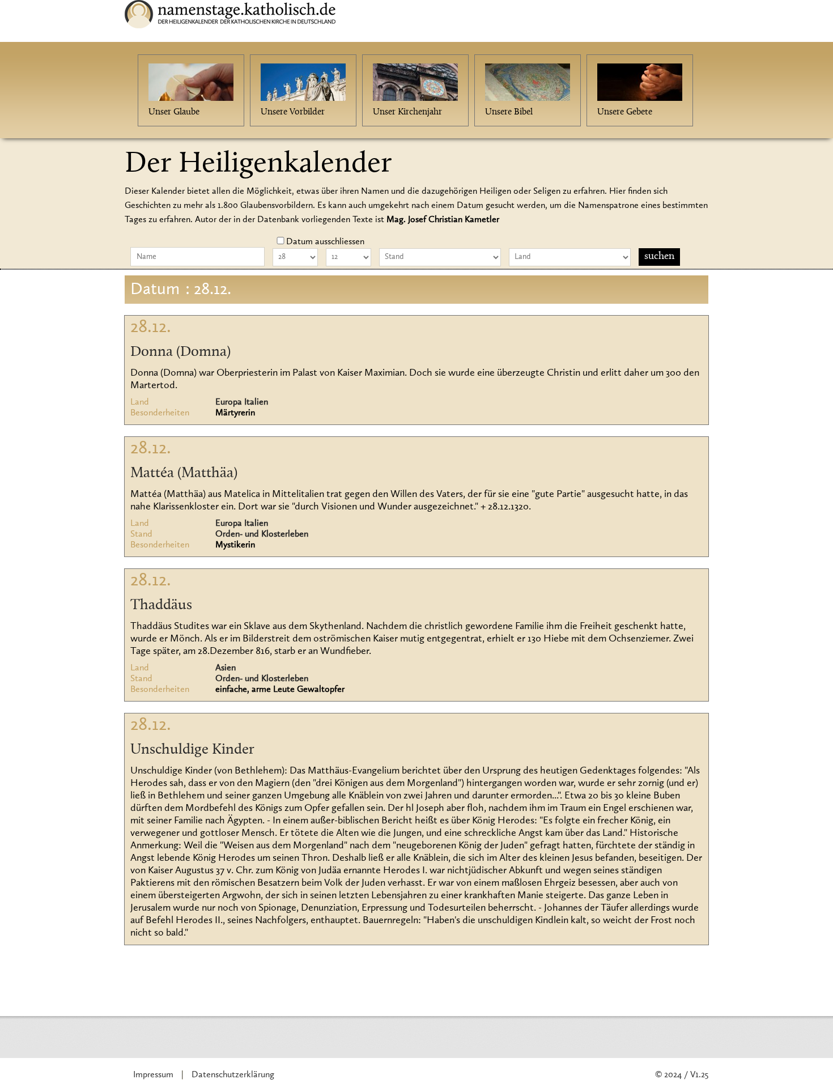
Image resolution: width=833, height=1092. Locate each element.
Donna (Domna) (180, 352)
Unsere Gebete (624, 112)
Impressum (153, 1075)
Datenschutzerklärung (233, 1075)
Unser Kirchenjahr (407, 112)
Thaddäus (161, 605)
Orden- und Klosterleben (261, 534)
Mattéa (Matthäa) (183, 473)
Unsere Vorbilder (293, 112)
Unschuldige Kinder (192, 750)
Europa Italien (241, 402)
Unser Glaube (173, 112)
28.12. (150, 327)
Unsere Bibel (509, 112)
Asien (225, 668)
